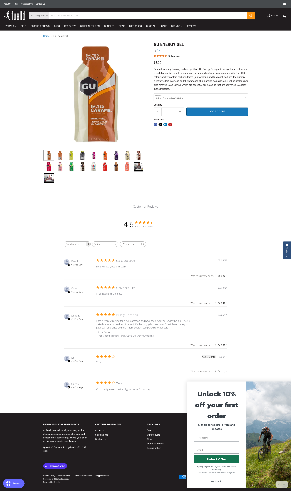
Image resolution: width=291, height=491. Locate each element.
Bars (57, 26)
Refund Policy (49, 476)
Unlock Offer (199, 459)
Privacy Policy (64, 476)
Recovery (70, 26)
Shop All (151, 26)
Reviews (191, 26)
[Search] (251, 15)
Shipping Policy (102, 476)
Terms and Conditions (83, 476)
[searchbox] (74, 244)
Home (46, 36)
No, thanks (199, 481)
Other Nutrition (90, 26)
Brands (176, 26)
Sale (164, 26)
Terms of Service (155, 443)
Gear (122, 26)
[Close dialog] (284, 385)
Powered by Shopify (51, 482)
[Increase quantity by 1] (180, 112)
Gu (158, 50)
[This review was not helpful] (224, 276)
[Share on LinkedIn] (165, 124)
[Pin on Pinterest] (170, 124)
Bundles (109, 26)
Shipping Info (27, 4)
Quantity (158, 105)
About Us (8, 4)
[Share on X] (160, 124)
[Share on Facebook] (155, 124)
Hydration (10, 26)
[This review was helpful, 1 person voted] (219, 371)
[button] (273, 15)
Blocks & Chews (40, 26)
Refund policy (154, 448)
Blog (16, 4)
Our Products (153, 434)
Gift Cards (135, 26)
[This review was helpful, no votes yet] (219, 276)
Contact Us (40, 4)
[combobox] (105, 244)
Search (150, 430)
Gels (23, 26)
